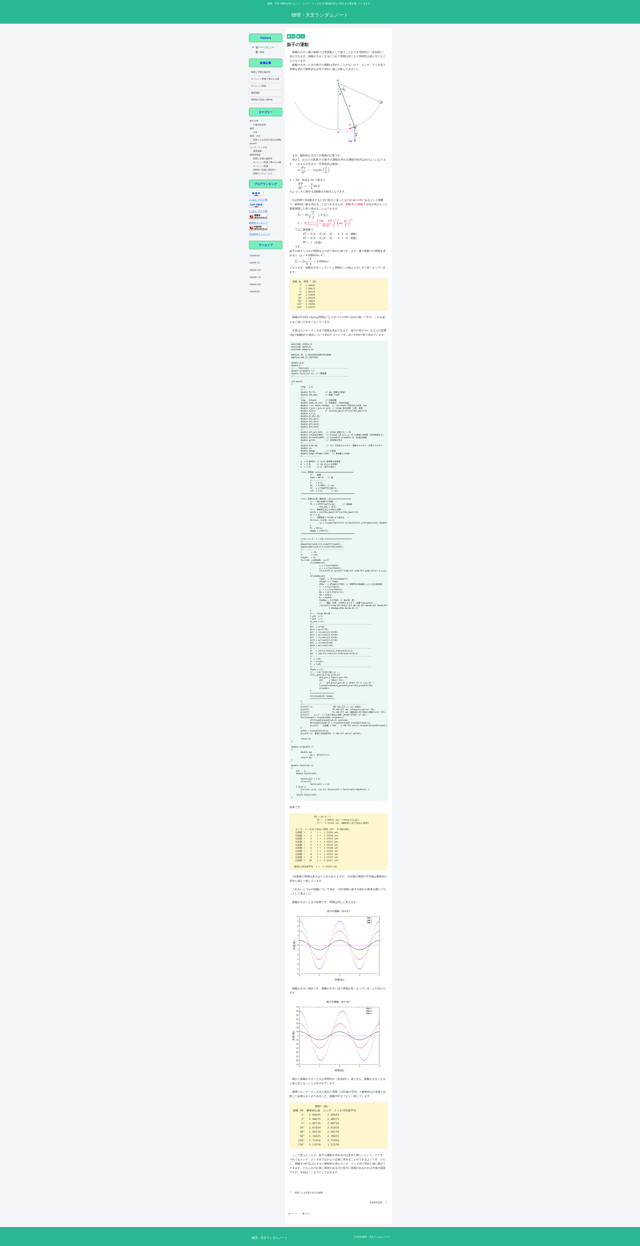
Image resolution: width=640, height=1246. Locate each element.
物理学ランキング (258, 222)
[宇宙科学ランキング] (258, 229)
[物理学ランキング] (258, 218)
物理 (292, 36)
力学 (302, 36)
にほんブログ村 (258, 200)
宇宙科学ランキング (259, 234)
